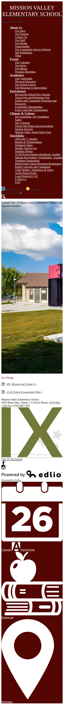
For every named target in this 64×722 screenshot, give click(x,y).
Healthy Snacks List (26, 148)
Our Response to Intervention (31, 87)
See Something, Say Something (32, 116)
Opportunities (22, 46)
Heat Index (36, 189)
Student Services (24, 129)
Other (18, 55)
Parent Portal (27, 549)
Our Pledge (21, 43)
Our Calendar (22, 62)
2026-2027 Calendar (26, 139)
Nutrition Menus (24, 151)
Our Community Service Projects (33, 49)
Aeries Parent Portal (26, 173)
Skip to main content (12, 2)
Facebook (3, 463)
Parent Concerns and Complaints (32, 166)
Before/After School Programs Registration (38, 163)
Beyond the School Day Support (32, 94)
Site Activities (22, 122)
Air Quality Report (15, 189)
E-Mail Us (20, 179)
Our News (20, 65)
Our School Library (25, 84)
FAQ (17, 182)
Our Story (20, 30)
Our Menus (21, 68)
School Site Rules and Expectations (34, 126)
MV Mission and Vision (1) (21, 384)
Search (3, 197)
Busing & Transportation (28, 142)
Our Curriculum (23, 78)
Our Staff (20, 40)
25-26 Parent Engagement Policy (24, 392)
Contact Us (21, 37)
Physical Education (25, 81)
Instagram (3, 467)
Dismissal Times (24, 145)
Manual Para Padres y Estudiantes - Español (38, 157)
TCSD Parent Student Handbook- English (37, 154)
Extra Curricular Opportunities (31, 110)
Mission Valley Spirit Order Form (33, 132)
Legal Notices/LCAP (26, 176)
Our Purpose (22, 34)
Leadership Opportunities (28, 106)
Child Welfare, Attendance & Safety (34, 170)
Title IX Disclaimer (11, 459)
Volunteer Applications (27, 160)
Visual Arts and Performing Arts (32, 97)
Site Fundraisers (23, 52)
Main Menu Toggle (11, 21)
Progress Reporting (25, 71)
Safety (18, 119)
